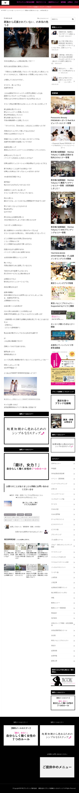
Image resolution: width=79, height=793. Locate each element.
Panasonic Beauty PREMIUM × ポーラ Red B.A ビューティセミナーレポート (63, 145)
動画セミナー (55, 603)
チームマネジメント (57, 519)
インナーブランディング (59, 483)
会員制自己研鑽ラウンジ (59, 587)
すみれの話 (54, 509)
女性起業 (25, 517)
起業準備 (29, 514)
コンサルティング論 (57, 499)
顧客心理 (54, 661)
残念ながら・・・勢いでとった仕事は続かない (66, 71)
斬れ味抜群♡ (9, 520)
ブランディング (56, 534)
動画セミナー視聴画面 (58, 608)
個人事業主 (17, 517)
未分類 (53, 635)
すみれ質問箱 (55, 514)
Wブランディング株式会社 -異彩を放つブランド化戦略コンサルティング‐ (43, 788)
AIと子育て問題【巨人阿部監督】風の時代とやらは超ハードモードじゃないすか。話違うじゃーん (62, 45)
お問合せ (70, 2)
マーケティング (56, 552)
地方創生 (54, 618)
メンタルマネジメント (58, 567)
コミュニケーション (57, 494)
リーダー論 (54, 572)
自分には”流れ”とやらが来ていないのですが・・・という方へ (62, 81)
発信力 (53, 645)
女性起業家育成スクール (59, 630)
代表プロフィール (41, 2)
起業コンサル (19, 520)
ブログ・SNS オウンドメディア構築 (61, 546)
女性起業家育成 (35, 517)
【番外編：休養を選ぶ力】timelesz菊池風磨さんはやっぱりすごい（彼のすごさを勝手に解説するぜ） (62, 59)
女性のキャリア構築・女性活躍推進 (62, 624)
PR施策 (53, 468)
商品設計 (54, 613)
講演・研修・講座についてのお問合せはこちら (27, 495)
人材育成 (54, 577)
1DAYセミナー (56, 463)
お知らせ (54, 489)
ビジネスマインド (10, 514)
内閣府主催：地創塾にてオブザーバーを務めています (66, 34)
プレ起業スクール (57, 539)
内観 (52, 597)
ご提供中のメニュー (53, 2)
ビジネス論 (54, 529)
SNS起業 (8, 517)
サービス (54, 504)
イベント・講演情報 (57, 478)
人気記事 (54, 582)
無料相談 (63, 2)
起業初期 (21, 514)
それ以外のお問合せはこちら (27, 497)
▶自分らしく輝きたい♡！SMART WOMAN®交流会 (22, 399)
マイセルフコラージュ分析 (60, 562)
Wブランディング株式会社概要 (25, 2)
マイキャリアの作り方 (58, 557)
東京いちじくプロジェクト (60, 640)
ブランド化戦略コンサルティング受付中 (40, 7)
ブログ (76, 2)
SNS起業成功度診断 (57, 473)
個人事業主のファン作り (59, 592)
